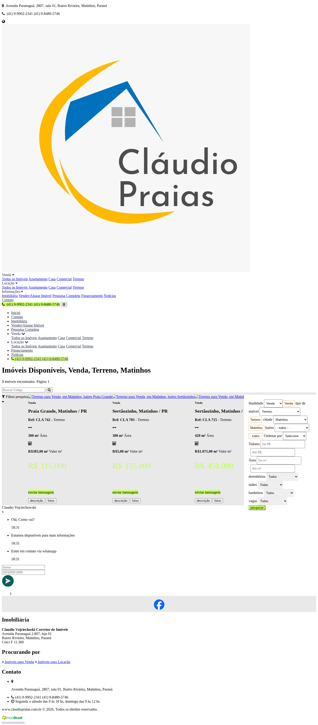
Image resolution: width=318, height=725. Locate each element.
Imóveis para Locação (53, 662)
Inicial (15, 313)
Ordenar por (273, 436)
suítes (253, 485)
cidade (267, 419)
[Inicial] (126, 271)
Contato (8, 300)
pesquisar (257, 507)
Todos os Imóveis (15, 279)
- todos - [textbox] (255, 436)
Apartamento (37, 279)
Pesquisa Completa (66, 296)
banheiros (256, 493)
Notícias (110, 296)
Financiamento (92, 296)
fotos (51, 500)
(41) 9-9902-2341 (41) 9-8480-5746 (41, 359)
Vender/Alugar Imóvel (35, 296)
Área (252, 460)
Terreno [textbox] (255, 419)
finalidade (256, 403)
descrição (36, 500)
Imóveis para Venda (19, 662)
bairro (269, 428)
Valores (254, 444)
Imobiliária (10, 296)
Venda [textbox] (288, 403)
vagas (253, 501)
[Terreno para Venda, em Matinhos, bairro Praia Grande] (70, 397)
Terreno (78, 279)
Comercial (64, 279)
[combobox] (288, 403)
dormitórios (257, 476)
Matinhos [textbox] (256, 428)
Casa (52, 279)
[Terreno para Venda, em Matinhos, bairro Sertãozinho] (153, 397)
